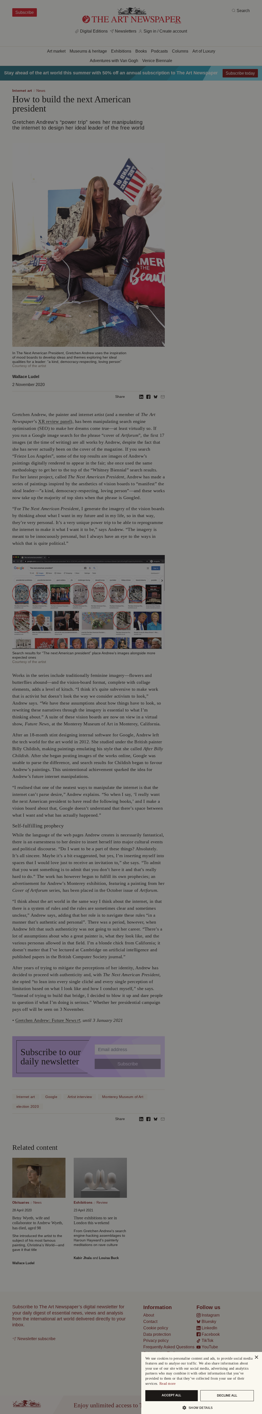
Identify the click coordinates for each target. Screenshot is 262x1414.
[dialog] (201, 1383)
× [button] (256, 1357)
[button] (199, 1408)
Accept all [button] (171, 1395)
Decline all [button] (227, 1395)
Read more (167, 1384)
